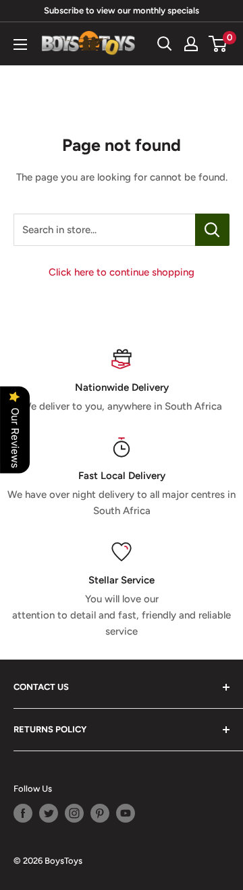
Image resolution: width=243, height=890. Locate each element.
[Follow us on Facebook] (23, 813)
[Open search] (164, 43)
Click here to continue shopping (121, 272)
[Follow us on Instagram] (74, 813)
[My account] (191, 43)
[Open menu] (20, 44)
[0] (218, 44)
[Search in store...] (212, 230)
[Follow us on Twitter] (48, 813)
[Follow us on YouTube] (125, 813)
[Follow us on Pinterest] (99, 813)
